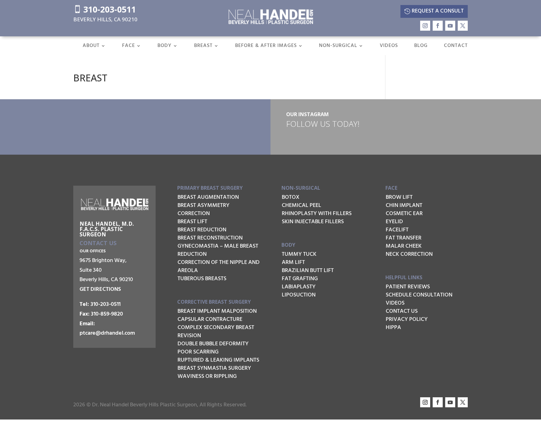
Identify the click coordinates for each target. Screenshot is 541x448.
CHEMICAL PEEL (301, 205)
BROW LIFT (399, 197)
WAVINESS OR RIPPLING (207, 376)
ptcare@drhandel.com (107, 333)
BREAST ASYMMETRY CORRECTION (203, 209)
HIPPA (393, 327)
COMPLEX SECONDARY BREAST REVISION (216, 331)
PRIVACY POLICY (407, 319)
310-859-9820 (107, 314)
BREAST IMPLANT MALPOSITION (217, 311)
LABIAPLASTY (299, 286)
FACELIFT (397, 229)
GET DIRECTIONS (100, 289)
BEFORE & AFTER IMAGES (266, 47)
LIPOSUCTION (299, 295)
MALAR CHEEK (404, 246)
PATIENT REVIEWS (408, 286)
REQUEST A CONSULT (438, 11)
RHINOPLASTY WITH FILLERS (317, 213)
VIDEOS (389, 47)
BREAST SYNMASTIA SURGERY (214, 368)
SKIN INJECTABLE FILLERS (313, 221)
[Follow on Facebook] (438, 26)
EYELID (394, 221)
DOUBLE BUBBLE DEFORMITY (213, 343)
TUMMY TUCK (299, 254)
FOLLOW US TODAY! (322, 123)
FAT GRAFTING (300, 278)
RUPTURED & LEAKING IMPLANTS (218, 360)
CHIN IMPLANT (404, 205)
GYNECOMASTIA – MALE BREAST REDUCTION (218, 250)
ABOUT (91, 47)
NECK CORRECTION (409, 254)
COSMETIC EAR (404, 213)
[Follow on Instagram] (425, 26)
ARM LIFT (293, 262)
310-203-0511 (104, 9)
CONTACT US (402, 311)
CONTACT (456, 47)
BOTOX (290, 197)
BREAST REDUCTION (202, 229)
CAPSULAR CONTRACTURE (210, 319)
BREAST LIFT (192, 221)
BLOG (421, 47)
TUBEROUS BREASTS (202, 278)
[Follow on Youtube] (450, 26)
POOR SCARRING (198, 352)
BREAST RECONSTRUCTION (210, 238)
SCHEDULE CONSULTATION (419, 295)
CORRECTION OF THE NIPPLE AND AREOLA (219, 266)
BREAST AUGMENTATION (208, 197)
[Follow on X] (463, 26)
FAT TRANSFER (403, 238)
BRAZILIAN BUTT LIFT (308, 270)
